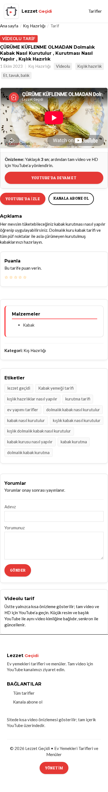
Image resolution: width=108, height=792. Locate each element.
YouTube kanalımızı (24, 669)
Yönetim (54, 767)
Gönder (17, 570)
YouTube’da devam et (54, 177)
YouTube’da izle (23, 198)
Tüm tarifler (24, 693)
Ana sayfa (9, 25)
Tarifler (95, 11)
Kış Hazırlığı (34, 25)
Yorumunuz (14, 527)
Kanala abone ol (71, 198)
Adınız (10, 506)
